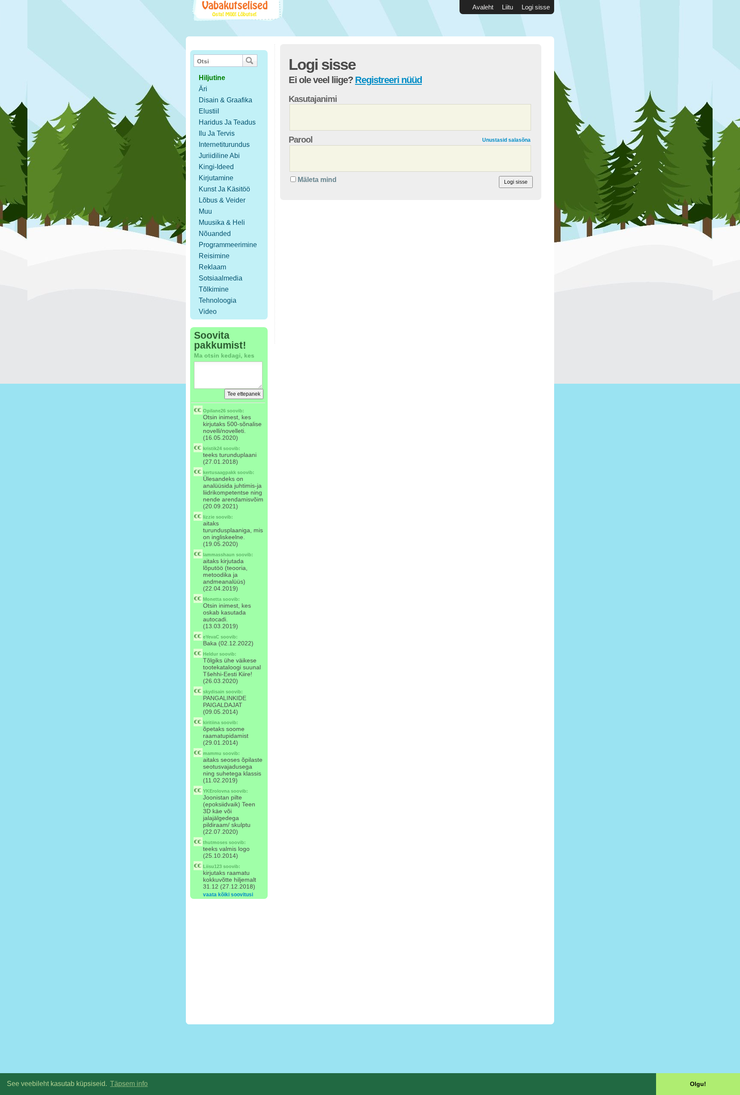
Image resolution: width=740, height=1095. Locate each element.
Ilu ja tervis (217, 133)
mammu (212, 753)
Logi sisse (536, 7)
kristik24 (212, 448)
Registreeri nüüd (388, 80)
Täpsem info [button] (129, 1083)
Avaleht (482, 7)
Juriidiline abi (219, 155)
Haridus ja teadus (227, 122)
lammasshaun (219, 554)
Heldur (210, 653)
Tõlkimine (214, 289)
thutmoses (215, 842)
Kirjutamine (216, 178)
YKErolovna (216, 791)
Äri (203, 88)
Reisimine (214, 256)
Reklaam (212, 267)
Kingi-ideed (216, 166)
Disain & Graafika (225, 100)
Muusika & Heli (222, 222)
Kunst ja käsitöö (224, 189)
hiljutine (212, 77)
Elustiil (209, 111)
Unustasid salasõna (506, 140)
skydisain (213, 691)
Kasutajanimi (313, 99)
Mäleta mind (317, 179)
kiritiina (211, 722)
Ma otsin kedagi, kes (224, 355)
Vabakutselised (236, 18)
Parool (301, 139)
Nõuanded (215, 233)
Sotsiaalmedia (220, 278)
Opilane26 (214, 410)
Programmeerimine (228, 244)
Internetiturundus (224, 144)
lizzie (209, 516)
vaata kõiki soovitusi (228, 895)
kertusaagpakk (219, 472)
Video (208, 311)
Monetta (212, 599)
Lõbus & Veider (222, 200)
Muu (205, 211)
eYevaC (211, 636)
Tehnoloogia (217, 300)
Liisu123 (212, 866)
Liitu (507, 7)
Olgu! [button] (698, 1083)
